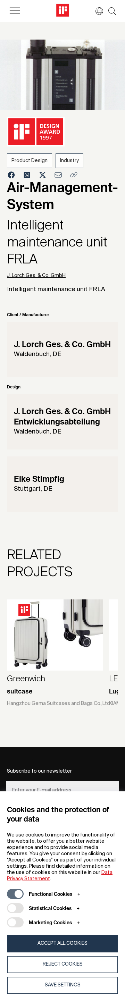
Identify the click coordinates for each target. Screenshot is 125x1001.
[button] (96, 11)
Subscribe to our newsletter (39, 771)
